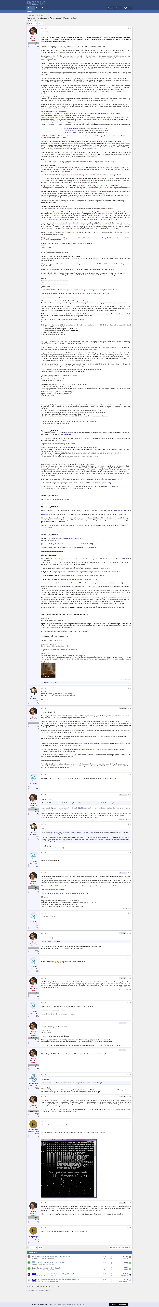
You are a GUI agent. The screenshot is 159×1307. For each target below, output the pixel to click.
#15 (130, 1050)
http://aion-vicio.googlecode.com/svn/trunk (95, 583)
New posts (29, 11)
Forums (30, 8)
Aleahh (75, 145)
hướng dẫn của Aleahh (87, 145)
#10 (130, 933)
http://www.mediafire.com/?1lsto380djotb (118, 559)
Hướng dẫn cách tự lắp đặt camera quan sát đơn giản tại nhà (51, 1256)
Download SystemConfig (103, 483)
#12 (130, 978)
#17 (130, 1096)
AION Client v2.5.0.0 (48, 136)
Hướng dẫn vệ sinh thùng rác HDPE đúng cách (49, 1262)
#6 (130, 824)
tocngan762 (35, 1258)
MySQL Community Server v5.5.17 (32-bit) (55, 117)
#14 (130, 1023)
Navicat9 (44, 123)
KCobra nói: (45, 829)
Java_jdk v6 (45, 115)
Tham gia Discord (41, 8)
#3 (130, 708)
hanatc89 (34, 1264)
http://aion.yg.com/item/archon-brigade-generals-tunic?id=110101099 (84, 744)
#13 (130, 1003)
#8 (130, 873)
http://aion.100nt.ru (47, 527)
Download (67, 434)
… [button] (34, 24)
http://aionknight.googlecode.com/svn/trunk (72, 579)
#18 (130, 1121)
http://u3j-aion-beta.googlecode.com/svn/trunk (91, 572)
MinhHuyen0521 (36, 1281)
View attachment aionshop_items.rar (52, 890)
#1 (130, 28)
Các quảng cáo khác (48, 1264)
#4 (130, 774)
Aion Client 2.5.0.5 (78, 47)
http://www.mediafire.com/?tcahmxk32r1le (69, 538)
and (50, 682)
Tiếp (40, 24)
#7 (130, 852)
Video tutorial (45, 514)
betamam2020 (36, 1276)
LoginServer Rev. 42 (71, 130)
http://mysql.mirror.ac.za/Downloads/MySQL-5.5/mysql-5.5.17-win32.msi (75, 808)
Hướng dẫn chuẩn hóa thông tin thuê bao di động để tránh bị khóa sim (57, 1274)
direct (67, 115)
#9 (130, 913)
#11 (130, 958)
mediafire (86, 598)
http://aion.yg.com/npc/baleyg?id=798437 (86, 749)
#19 (130, 1203)
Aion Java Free (66, 47)
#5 (130, 794)
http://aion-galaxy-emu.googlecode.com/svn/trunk (74, 575)
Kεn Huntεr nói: (46, 799)
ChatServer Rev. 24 (70, 132)
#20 (130, 1227)
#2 (130, 688)
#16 (130, 1074)
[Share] (128, 28)
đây (88, 125)
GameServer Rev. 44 (70, 128)
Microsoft (101, 113)
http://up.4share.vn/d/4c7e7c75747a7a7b (118, 510)
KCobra (30, 20)
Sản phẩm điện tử (49, 1258)
